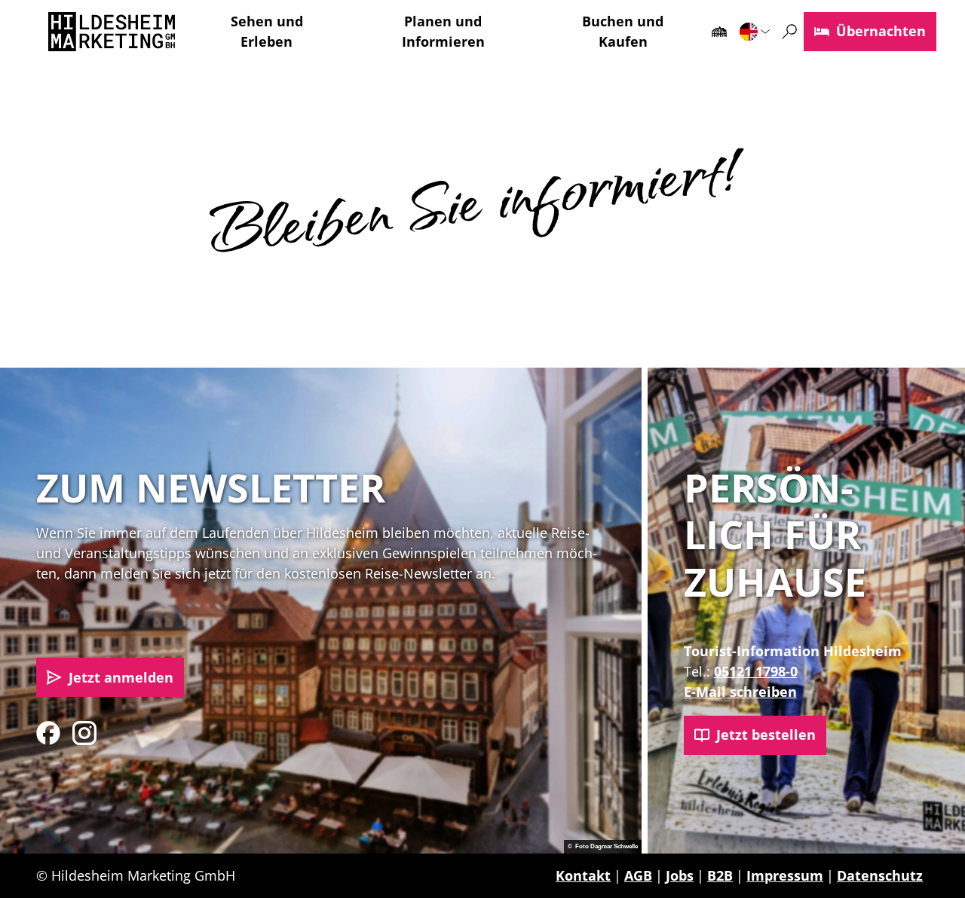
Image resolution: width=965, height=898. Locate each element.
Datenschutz (880, 875)
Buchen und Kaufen (622, 31)
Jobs (680, 875)
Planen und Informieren (443, 31)
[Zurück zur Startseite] (111, 31)
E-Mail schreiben (740, 692)
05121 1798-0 (756, 671)
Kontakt (583, 875)
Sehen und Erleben (267, 31)
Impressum (784, 875)
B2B (720, 875)
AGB (638, 875)
